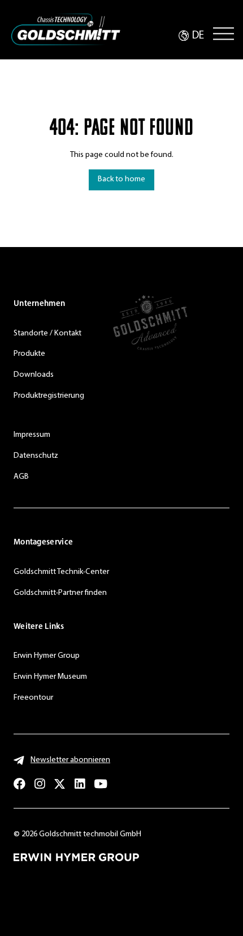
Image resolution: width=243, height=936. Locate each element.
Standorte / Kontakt (47, 333)
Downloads (34, 375)
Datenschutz (36, 456)
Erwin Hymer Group (47, 656)
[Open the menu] (223, 33)
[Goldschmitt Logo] (65, 29)
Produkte (29, 354)
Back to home (121, 179)
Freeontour (33, 698)
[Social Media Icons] (19, 784)
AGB (21, 477)
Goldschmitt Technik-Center (61, 572)
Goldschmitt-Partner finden (60, 593)
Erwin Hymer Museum (50, 677)
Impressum (32, 435)
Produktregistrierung (49, 396)
